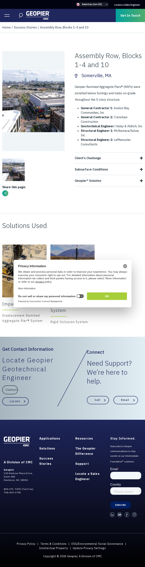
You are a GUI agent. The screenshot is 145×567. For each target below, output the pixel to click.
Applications (49, 438)
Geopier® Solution (88, 181)
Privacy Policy (26, 544)
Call (97, 400)
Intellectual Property (53, 548)
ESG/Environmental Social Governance (97, 544)
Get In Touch (130, 15)
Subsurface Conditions (91, 169)
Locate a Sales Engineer (127, 4)
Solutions (47, 448)
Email (125, 400)
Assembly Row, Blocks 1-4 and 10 (64, 27)
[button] (92, 4)
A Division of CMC (18, 462)
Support (82, 464)
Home (6, 27)
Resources (84, 438)
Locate (15, 401)
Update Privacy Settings (89, 548)
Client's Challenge (88, 158)
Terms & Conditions (53, 544)
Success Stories (25, 27)
